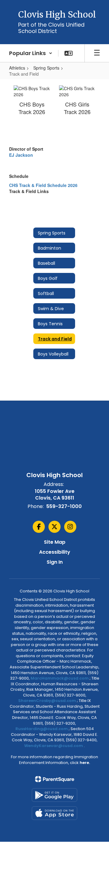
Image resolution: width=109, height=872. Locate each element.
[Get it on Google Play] (54, 795)
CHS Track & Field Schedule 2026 (43, 185)
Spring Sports (46, 68)
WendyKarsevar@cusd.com (54, 746)
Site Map (54, 542)
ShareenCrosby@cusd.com (47, 700)
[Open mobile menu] (97, 53)
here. (85, 762)
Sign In (55, 562)
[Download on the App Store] (54, 813)
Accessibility (54, 552)
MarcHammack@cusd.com (60, 678)
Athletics (17, 68)
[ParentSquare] (55, 779)
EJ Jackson (21, 155)
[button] (30, 53)
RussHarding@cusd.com (41, 729)
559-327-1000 (64, 506)
